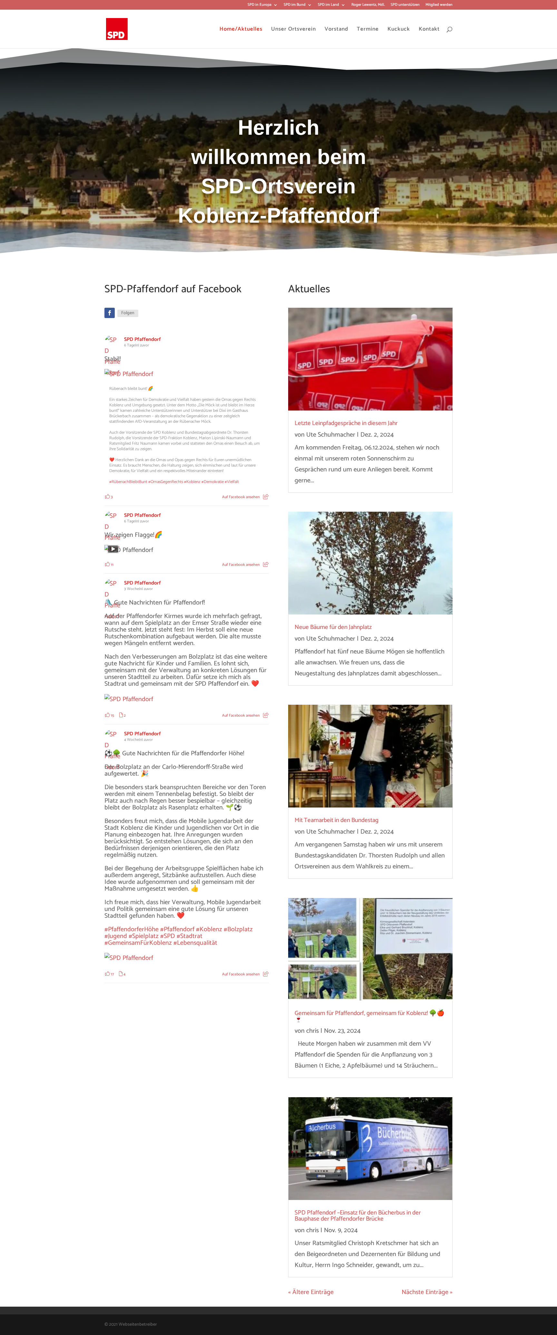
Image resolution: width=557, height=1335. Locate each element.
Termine (368, 29)
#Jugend (115, 936)
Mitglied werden (439, 5)
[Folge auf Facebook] (109, 313)
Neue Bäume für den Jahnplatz (333, 627)
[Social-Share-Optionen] (266, 497)
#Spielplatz (144, 936)
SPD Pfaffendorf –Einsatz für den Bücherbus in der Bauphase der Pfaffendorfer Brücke (358, 1216)
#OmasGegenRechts (165, 482)
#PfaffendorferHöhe (131, 929)
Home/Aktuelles (241, 29)
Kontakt (429, 29)
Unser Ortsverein (293, 29)
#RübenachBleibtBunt (128, 482)
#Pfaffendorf (177, 929)
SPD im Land (328, 5)
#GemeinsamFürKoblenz (138, 943)
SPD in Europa (259, 5)
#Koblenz (192, 482)
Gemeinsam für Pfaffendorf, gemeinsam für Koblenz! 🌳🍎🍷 (370, 1016)
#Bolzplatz (238, 929)
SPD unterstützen (405, 5)
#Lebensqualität (195, 943)
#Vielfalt (232, 482)
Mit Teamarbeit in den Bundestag (336, 820)
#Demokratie (212, 482)
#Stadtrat (189, 936)
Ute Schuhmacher (330, 435)
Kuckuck (398, 29)
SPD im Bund (295, 5)
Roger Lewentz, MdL (368, 5)
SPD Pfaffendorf (142, 339)
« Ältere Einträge (311, 1292)
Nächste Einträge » (427, 1292)
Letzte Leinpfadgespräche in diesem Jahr (346, 423)
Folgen (127, 313)
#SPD (167, 936)
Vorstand (336, 29)
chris (312, 1031)
